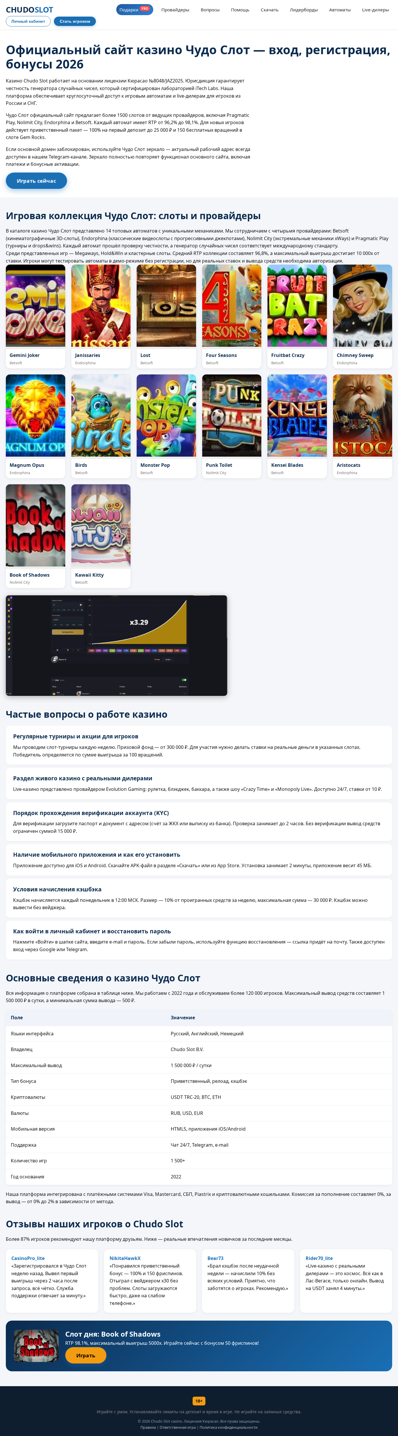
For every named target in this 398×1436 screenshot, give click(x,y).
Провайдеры (175, 10)
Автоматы (340, 10)
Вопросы (210, 10)
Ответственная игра (178, 1427)
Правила (148, 1427)
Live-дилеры (375, 10)
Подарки (133, 9)
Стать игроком (75, 21)
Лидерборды (304, 10)
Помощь (240, 10)
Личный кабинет (28, 21)
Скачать (270, 10)
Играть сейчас (36, 180)
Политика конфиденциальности (229, 1427)
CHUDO (29, 9)
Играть (86, 1355)
